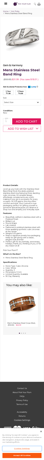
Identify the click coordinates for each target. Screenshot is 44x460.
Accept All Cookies (22, 455)
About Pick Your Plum (22, 392)
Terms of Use (22, 404)
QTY (7, 118)
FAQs (22, 396)
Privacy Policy (22, 400)
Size (9, 98)
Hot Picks (15, 11)
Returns (22, 416)
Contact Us (22, 388)
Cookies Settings (22, 420)
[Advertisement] (22, 162)
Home (6, 11)
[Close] (41, 431)
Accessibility (22, 412)
